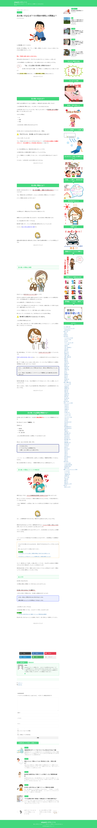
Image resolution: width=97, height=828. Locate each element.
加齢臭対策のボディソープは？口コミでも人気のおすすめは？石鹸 (40, 750)
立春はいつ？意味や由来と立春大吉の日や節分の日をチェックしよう (77, 21)
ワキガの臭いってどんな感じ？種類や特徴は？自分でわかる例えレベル (34, 553)
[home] (25, 673)
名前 (18, 712)
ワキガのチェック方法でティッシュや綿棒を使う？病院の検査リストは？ (34, 556)
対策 (19, 684)
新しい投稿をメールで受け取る (23, 734)
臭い (21, 684)
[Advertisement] (38, 86)
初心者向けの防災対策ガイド (77, 10)
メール (19, 718)
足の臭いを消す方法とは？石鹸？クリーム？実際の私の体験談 (33, 614)
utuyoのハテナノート (20, 2)
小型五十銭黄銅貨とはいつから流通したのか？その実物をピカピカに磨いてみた (77, 32)
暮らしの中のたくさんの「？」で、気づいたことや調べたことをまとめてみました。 (48, 824)
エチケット (20, 682)
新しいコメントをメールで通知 (23, 730)
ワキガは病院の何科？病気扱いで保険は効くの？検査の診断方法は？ (40, 798)
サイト (18, 723)
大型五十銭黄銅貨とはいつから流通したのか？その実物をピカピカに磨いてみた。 (77, 43)
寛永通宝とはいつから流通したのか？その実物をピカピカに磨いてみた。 (77, 53)
